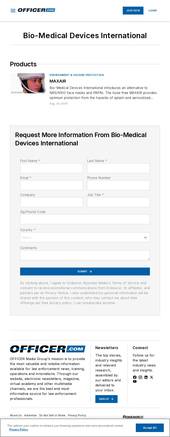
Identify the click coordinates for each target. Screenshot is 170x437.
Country (28, 230)
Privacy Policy (77, 415)
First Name (30, 161)
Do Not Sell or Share (52, 415)
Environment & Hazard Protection (77, 75)
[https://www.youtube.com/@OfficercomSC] (135, 381)
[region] (85, 428)
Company (27, 195)
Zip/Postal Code (33, 212)
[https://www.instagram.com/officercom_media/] (140, 377)
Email (25, 178)
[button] (13, 10)
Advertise (30, 415)
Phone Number (99, 178)
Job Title (95, 195)
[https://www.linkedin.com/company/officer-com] (146, 377)
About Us (16, 415)
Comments (28, 248)
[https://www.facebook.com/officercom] (135, 377)
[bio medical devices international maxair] (28, 83)
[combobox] (85, 237)
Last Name (97, 161)
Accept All (149, 427)
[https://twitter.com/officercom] (151, 377)
